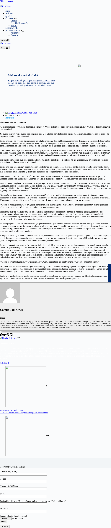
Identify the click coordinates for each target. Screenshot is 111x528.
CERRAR (4, 527)
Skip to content (6, 1)
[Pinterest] (8, 335)
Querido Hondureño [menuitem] (19, 23)
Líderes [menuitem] (14, 20)
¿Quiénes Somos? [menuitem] (13, 30)
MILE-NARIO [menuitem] (11, 28)
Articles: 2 (4, 363)
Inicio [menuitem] (7, 11)
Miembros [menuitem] (15, 33)
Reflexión (9, 118)
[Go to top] (1, 4)
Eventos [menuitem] (14, 35)
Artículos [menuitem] (9, 13)
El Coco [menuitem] (8, 16)
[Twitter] (4, 335)
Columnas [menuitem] (9, 18)
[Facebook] (1, 335)
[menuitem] (23, 31)
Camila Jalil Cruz (11, 309)
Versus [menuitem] (14, 25)
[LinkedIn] (11, 335)
